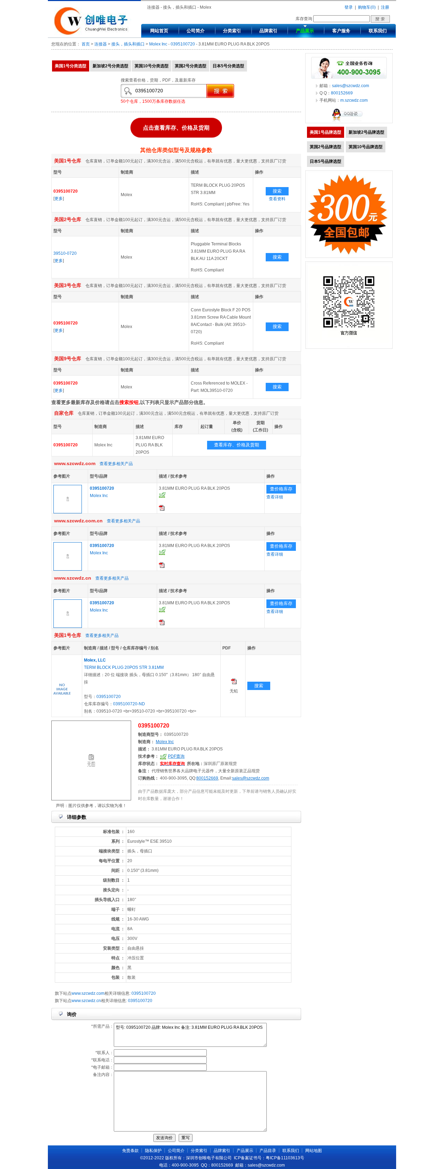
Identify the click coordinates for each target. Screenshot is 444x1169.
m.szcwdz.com (354, 100)
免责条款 (130, 1150)
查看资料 (277, 198)
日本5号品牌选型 (325, 161)
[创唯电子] (92, 33)
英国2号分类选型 (190, 66)
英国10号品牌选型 (366, 146)
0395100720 (183, 44)
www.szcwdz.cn (86, 1000)
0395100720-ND (129, 703)
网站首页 (159, 30)
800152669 (207, 778)
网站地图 (313, 1150)
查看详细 (274, 497)
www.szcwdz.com (87, 993)
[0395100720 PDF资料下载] (161, 509)
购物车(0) (367, 7)
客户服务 (341, 30)
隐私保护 (153, 1150)
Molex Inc (158, 44)
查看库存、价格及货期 (236, 444)
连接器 (100, 44)
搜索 (277, 191)
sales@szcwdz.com (250, 778)
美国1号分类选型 (70, 66)
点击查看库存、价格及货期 (176, 129)
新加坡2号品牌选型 (366, 132)
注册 (385, 7)
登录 (348, 7)
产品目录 (267, 1150)
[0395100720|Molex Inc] (67, 512)
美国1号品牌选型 (325, 132)
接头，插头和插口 (128, 44)
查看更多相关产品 (116, 463)
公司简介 (196, 30)
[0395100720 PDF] (234, 682)
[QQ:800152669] (349, 121)
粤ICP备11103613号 (285, 1157)
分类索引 (232, 30)
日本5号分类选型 (228, 66)
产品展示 (305, 30)
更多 (58, 198)
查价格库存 (281, 488)
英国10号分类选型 (152, 66)
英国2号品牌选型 (325, 146)
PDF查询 (176, 756)
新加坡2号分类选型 (110, 66)
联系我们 (378, 30)
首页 (86, 44)
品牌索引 (268, 30)
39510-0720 (65, 253)
